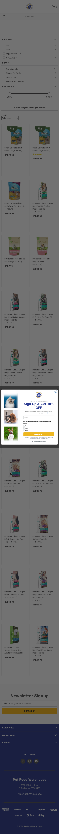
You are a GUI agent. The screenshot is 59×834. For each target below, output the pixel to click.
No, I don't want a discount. (39, 441)
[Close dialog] (56, 391)
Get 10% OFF (39, 434)
